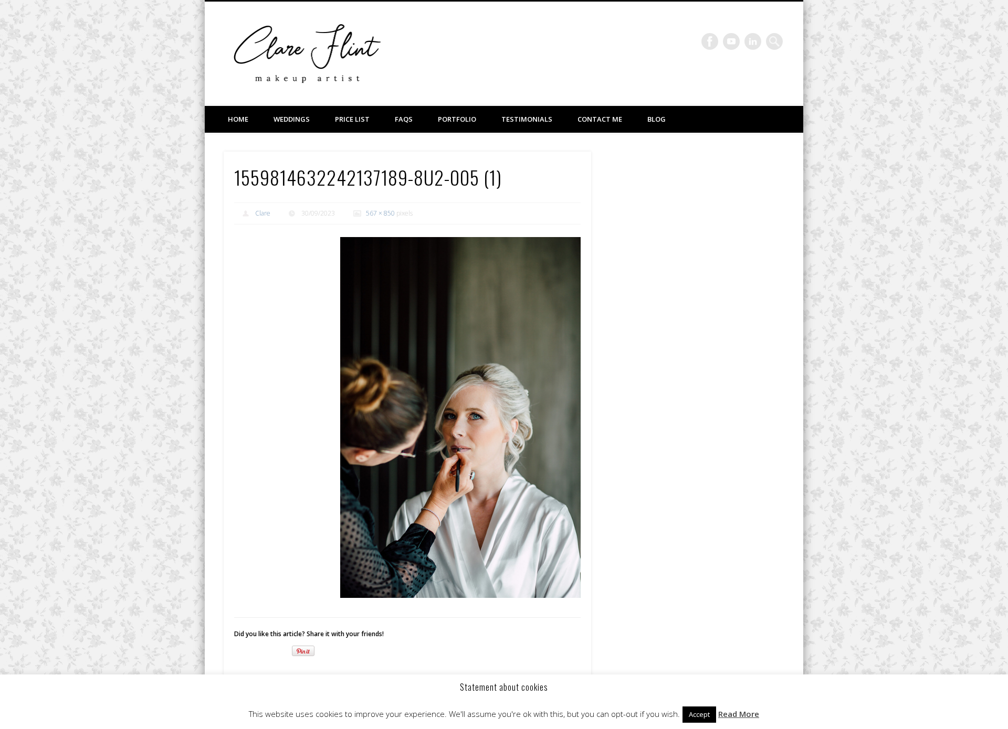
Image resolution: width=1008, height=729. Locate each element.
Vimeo (731, 41)
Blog (656, 119)
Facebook (709, 41)
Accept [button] (699, 714)
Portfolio (457, 119)
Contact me (600, 119)
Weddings (292, 119)
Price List (352, 119)
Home (238, 119)
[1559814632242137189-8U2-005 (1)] (460, 417)
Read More (738, 714)
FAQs (404, 119)
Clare (262, 213)
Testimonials (526, 119)
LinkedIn (752, 41)
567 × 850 (380, 213)
